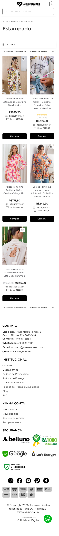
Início (5, 21)
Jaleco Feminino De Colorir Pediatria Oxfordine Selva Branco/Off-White (42, 103)
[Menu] (7, 4)
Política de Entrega (13, 378)
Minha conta (9, 409)
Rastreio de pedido (13, 418)
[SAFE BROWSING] (14, 456)
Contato (7, 365)
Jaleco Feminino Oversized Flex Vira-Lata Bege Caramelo (14, 272)
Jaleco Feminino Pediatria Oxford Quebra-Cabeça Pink (14, 189)
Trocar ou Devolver (13, 382)
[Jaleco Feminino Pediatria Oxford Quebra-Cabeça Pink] (14, 163)
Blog (5, 391)
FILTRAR (11, 44)
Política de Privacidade (15, 374)
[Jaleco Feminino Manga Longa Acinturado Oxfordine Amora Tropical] (42, 163)
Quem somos (10, 369)
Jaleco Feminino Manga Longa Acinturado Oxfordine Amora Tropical (41, 191)
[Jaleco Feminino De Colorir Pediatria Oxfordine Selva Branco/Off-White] (42, 75)
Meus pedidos (10, 413)
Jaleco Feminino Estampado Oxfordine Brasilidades (14, 101)
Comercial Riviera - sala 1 (21, 335)
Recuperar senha (11, 422)
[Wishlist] (23, 59)
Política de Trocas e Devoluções (20, 386)
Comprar (14, 136)
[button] (51, 4)
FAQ (5, 395)
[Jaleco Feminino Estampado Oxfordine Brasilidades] (14, 75)
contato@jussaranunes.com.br (28, 347)
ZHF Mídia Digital (28, 520)
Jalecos (14, 21)
